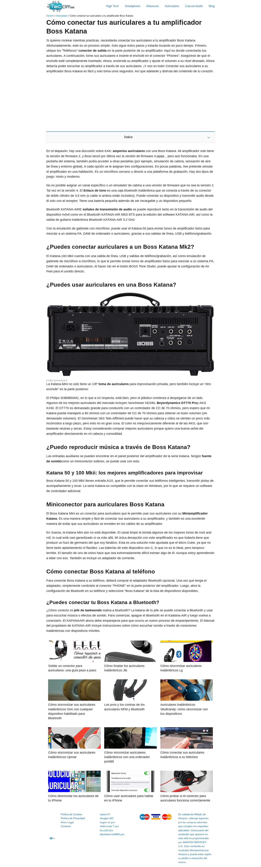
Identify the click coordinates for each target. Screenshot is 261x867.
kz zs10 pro (106, 830)
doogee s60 (106, 818)
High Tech (112, 6)
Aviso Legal (67, 822)
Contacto (66, 826)
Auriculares (172, 6)
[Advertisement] (130, 102)
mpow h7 (105, 814)
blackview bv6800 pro (112, 834)
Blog (212, 6)
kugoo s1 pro (107, 822)
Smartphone (132, 6)
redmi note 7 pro (109, 826)
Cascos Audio (194, 6)
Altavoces (152, 6)
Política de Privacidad (73, 818)
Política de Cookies (71, 814)
